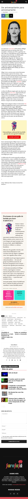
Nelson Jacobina (19, 325)
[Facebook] (3, 16)
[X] (11, 16)
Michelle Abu (12, 325)
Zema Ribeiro (5, 12)
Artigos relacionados (10, 366)
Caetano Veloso (20, 317)
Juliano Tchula (17, 322)
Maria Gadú (20, 323)
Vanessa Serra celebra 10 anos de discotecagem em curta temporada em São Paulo (17, 401)
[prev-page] (2, 406)
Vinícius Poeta (4, 326)
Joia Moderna (4, 322)
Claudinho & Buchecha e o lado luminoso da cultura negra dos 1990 (7, 335)
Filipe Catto (4, 320)
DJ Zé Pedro (4, 319)
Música (6, 4)
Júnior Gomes (10, 323)
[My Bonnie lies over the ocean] (4, 393)
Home (2, 4)
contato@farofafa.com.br (19, 484)
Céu (25, 104)
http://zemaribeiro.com (14, 346)
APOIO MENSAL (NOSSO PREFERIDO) (8, 295)
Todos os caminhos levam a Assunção (20, 333)
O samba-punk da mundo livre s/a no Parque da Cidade (16, 380)
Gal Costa (11, 48)
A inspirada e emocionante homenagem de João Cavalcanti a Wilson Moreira (17, 387)
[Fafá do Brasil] (4, 374)
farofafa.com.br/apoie (17, 307)
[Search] (26, 2)
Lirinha (19, 81)
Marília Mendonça (5, 325)
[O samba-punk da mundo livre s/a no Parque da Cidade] (4, 380)
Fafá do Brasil (12, 373)
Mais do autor (7, 369)
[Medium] (13, 360)
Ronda (24, 325)
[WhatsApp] (7, 16)
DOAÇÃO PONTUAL (19, 293)
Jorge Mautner (10, 322)
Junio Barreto (4, 323)
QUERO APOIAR (14, 137)
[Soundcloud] (15, 360)
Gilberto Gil (21, 164)
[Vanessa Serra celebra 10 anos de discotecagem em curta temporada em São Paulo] (4, 400)
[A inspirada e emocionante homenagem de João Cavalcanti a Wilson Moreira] (4, 387)
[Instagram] (10, 360)
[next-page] (4, 406)
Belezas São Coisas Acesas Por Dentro (9, 317)
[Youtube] (21, 360)
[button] (2, 2)
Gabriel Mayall (9, 320)
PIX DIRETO (14, 303)
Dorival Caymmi (10, 319)
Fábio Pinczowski (18, 319)
